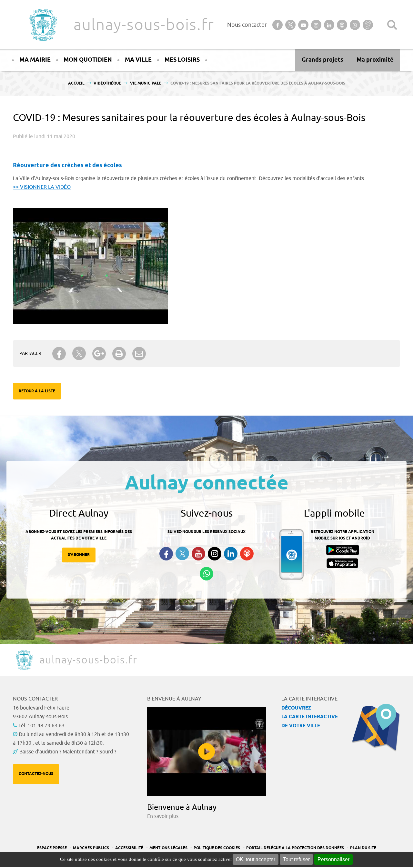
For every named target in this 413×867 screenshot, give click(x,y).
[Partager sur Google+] (99, 353)
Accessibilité (129, 848)
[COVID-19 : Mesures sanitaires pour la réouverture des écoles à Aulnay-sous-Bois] (90, 211)
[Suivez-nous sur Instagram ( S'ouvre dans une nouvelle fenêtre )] (214, 553)
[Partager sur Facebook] (59, 353)
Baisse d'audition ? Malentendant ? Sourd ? (67, 752)
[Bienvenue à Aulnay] (206, 751)
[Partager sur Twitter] (79, 353)
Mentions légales (168, 848)
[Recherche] (392, 25)
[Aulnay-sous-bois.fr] (42, 25)
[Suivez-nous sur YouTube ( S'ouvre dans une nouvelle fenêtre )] (198, 553)
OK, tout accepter (255, 859)
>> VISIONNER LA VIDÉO (42, 187)
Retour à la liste (37, 391)
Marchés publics (91, 848)
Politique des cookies (217, 848)
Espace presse (52, 848)
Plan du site (363, 848)
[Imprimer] (119, 353)
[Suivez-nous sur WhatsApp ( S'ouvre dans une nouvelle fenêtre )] (206, 573)
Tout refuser (296, 859)
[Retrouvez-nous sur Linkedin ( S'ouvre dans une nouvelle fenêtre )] (230, 553)
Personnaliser (333, 859)
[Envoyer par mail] (139, 353)
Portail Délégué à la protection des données (295, 848)
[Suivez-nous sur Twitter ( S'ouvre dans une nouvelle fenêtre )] (182, 553)
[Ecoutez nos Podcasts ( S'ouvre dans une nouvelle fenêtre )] (247, 553)
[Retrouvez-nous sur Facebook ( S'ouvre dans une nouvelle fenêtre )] (166, 553)
